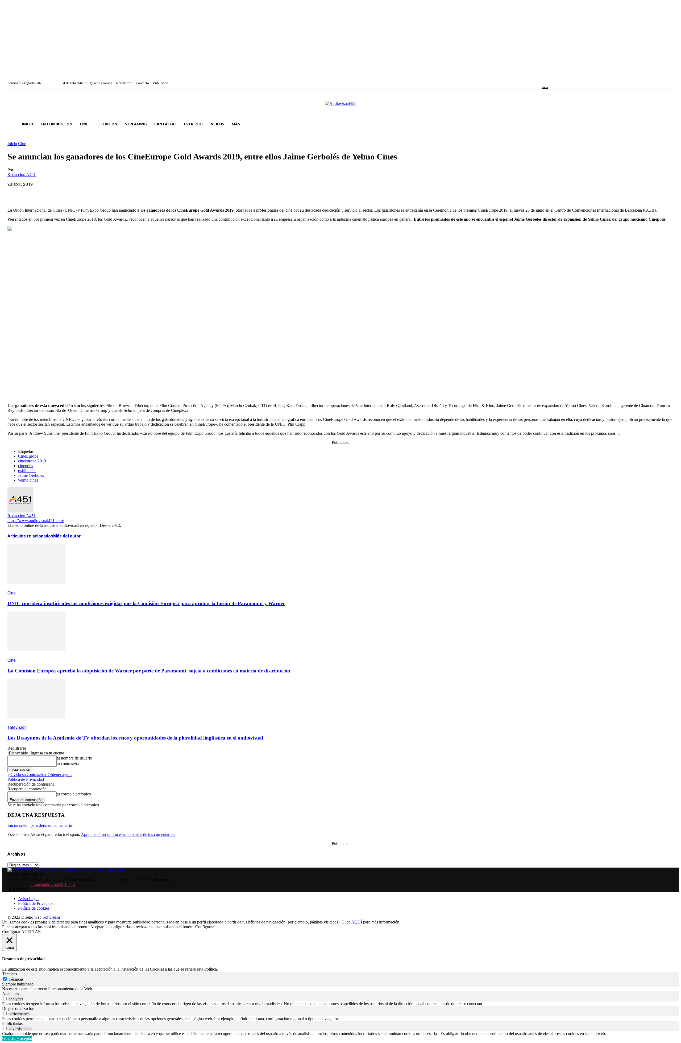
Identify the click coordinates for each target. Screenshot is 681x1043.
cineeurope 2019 (32, 461)
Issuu (545, 87)
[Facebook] (543, 80)
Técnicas (16, 979)
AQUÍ (356, 922)
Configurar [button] (11, 931)
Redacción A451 (21, 174)
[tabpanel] (340, 989)
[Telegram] (112, 192)
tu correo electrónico (74, 794)
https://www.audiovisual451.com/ (35, 520)
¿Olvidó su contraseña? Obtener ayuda (39, 774)
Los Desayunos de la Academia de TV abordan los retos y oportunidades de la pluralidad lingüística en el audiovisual (135, 738)
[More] (131, 192)
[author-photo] (20, 511)
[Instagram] (549, 80)
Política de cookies (33, 908)
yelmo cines (28, 480)
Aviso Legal (28, 898)
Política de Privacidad (25, 779)
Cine (22, 143)
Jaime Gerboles (31, 475)
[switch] (5, 998)
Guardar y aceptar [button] (17, 1038)
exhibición (27, 470)
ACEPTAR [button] (31, 931)
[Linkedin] (556, 80)
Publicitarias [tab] (12, 1023)
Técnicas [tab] (9, 974)
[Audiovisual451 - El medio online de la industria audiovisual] (340, 106)
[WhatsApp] (54, 192)
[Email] (93, 192)
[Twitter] (562, 80)
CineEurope (28, 456)
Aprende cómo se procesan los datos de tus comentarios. (128, 834)
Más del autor (67, 536)
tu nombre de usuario (74, 758)
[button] (667, 124)
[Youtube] (567, 80)
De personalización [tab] (18, 1008)
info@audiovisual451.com (52, 884)
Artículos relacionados (30, 536)
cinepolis (25, 465)
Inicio (12, 143)
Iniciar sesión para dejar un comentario (39, 825)
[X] (35, 192)
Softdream (51, 917)
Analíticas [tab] (10, 993)
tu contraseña (68, 763)
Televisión (17, 727)
